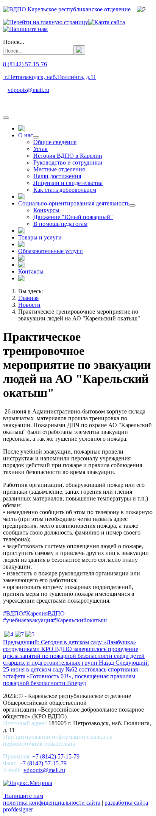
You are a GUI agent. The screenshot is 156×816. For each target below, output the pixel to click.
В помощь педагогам (60, 224)
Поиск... (13, 42)
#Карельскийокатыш (80, 620)
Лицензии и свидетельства (68, 183)
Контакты (31, 271)
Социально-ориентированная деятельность (73, 203)
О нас (25, 135)
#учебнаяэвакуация (28, 620)
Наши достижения (57, 176)
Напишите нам (23, 796)
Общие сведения (54, 142)
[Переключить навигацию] (6, 118)
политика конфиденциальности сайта (51, 802)
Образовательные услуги (50, 251)
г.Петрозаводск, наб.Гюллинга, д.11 (49, 77)
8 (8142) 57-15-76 (25, 64)
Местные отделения (59, 169)
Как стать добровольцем (64, 190)
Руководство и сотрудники (68, 162)
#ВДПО (13, 613)
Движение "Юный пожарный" (73, 217)
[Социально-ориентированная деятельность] (132, 205)
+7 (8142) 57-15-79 (56, 756)
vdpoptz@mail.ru (28, 90)
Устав (40, 149)
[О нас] (36, 137)
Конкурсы (46, 210)
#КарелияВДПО (44, 613)
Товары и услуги (40, 237)
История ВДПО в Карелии (67, 155)
